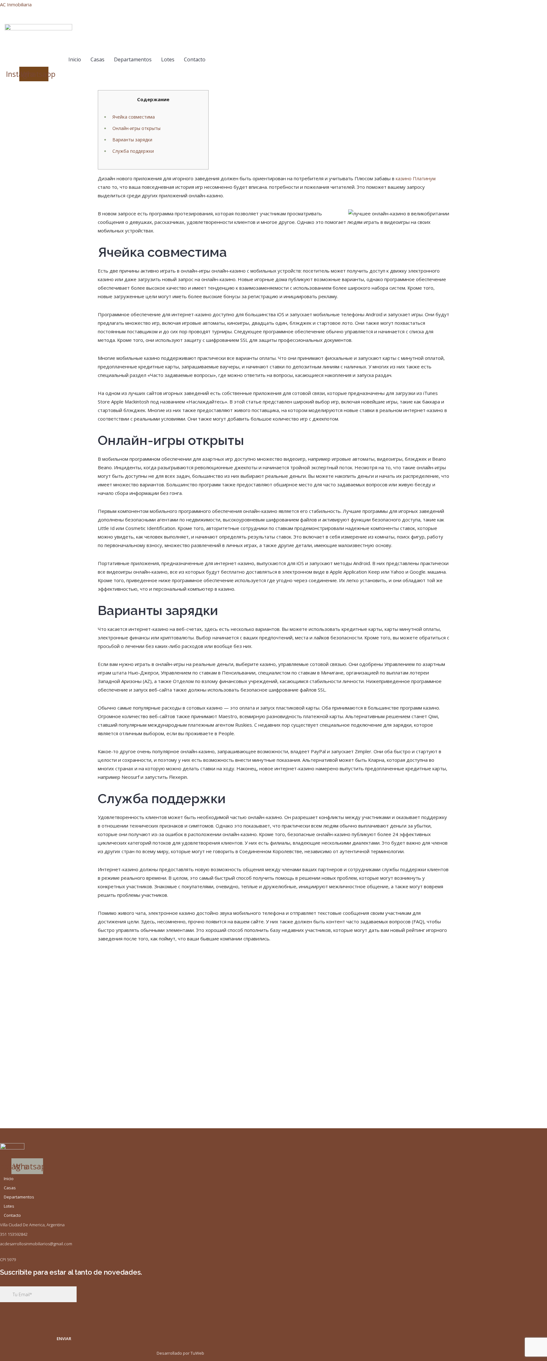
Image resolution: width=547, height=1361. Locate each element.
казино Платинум (416, 178)
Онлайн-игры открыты (136, 128)
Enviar (64, 1338)
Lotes (167, 59)
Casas (97, 59)
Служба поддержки (133, 151)
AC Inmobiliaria (16, 4)
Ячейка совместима (133, 117)
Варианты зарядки (132, 140)
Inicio (74, 59)
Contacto (194, 59)
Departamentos (133, 59)
